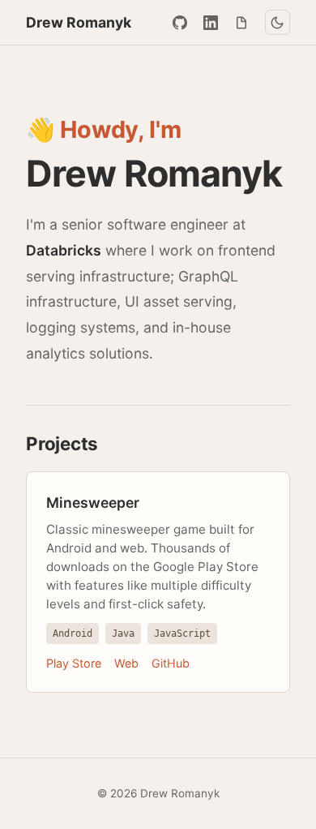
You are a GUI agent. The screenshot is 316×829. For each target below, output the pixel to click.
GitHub (171, 663)
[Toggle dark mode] (277, 22)
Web (126, 663)
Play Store (73, 663)
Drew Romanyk (78, 22)
